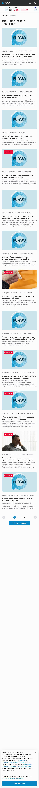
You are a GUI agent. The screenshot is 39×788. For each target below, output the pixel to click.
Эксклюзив (8, 152)
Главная (5, 15)
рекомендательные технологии (12, 778)
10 (24, 517)
